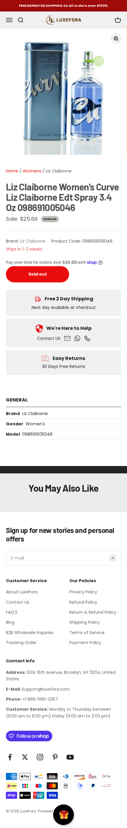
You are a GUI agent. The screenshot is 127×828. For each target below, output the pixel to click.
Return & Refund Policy (92, 612)
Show (63, 814)
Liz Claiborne (58, 171)
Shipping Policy (84, 622)
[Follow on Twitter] (25, 757)
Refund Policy (83, 602)
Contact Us (17, 602)
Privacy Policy (83, 592)
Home (12, 171)
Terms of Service (87, 633)
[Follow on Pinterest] (55, 757)
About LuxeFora (22, 592)
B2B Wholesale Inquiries (29, 633)
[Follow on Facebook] (10, 757)
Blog (10, 622)
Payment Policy (85, 643)
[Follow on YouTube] (70, 757)
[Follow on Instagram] (40, 757)
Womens (31, 171)
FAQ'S (11, 612)
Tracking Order (21, 643)
